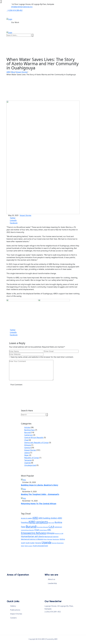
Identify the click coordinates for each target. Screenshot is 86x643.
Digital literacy (43, 530)
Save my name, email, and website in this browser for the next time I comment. (42, 357)
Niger (26, 455)
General (27, 447)
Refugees (49, 539)
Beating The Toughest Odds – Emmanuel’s (40, 494)
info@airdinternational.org (21, 7)
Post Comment (16, 384)
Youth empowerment (40, 546)
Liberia (27, 452)
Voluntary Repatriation (58, 543)
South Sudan (30, 543)
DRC (49, 530)
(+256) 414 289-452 (15, 10)
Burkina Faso (29, 430)
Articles (27, 427)
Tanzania (27, 460)
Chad (26, 440)
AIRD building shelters (47, 518)
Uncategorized (30, 465)
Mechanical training (51, 536)
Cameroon (28, 435)
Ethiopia (27, 445)
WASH (22, 546)
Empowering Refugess (33, 533)
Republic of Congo (31, 458)
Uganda (27, 463)
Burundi (27, 432)
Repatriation (56, 539)
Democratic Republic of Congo (36, 442)
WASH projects (28, 546)
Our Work (15, 22)
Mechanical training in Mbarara (32, 539)
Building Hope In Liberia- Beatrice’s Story (39, 485)
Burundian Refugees (42, 527)
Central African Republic (33, 437)
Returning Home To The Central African (38, 504)
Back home (51, 522)
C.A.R (51, 526)
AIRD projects (38, 522)
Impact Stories (25, 215)
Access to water (26, 518)
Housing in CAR (59, 533)
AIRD (35, 517)
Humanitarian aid (29, 536)
